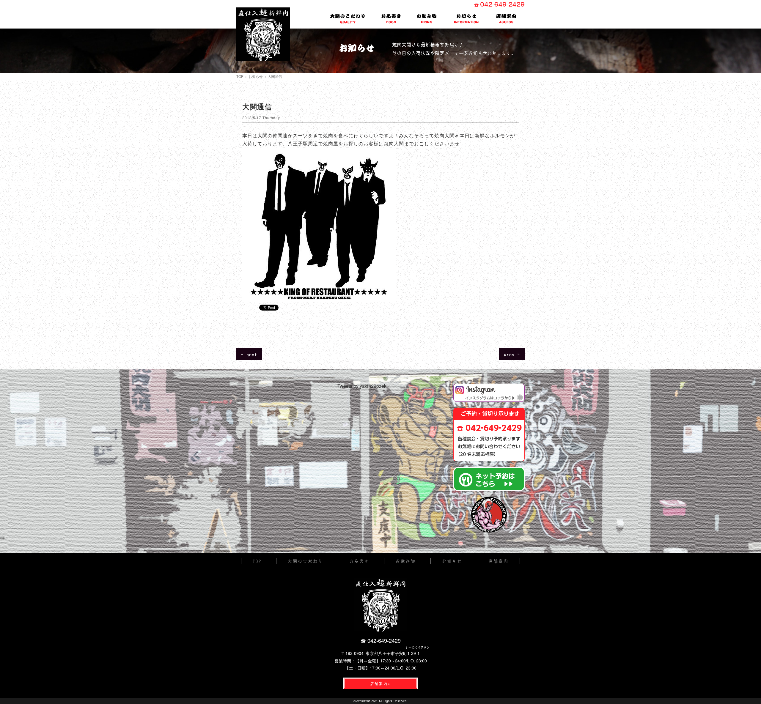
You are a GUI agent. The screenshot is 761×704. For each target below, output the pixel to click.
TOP (239, 76)
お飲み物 (427, 18)
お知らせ (466, 18)
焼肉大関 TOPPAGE (263, 34)
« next (249, 354)
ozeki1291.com (366, 701)
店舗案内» (380, 683)
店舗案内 (506, 18)
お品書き (391, 18)
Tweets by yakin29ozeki (362, 385)
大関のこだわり (348, 18)
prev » (512, 354)
